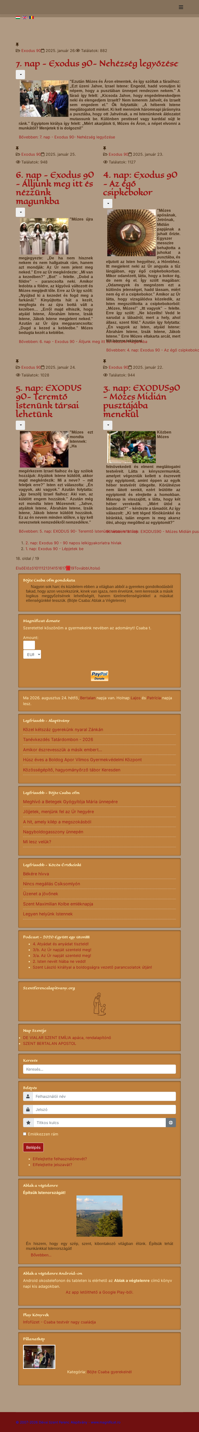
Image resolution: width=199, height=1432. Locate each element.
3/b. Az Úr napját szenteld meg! (62, 949)
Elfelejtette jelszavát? (52, 1164)
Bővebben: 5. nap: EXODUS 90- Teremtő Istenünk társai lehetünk (78, 531)
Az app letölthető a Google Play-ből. (99, 1292)
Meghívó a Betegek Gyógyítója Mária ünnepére (70, 801)
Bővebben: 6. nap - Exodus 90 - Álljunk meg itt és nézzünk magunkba (83, 341)
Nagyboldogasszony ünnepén (53, 831)
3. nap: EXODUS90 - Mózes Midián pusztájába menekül (141, 401)
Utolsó (94, 568)
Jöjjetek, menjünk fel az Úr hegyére (58, 811)
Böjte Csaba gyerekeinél (109, 1371)
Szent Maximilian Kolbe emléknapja (58, 903)
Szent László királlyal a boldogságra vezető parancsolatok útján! (92, 967)
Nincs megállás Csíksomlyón (51, 883)
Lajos (136, 697)
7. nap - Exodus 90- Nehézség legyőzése (97, 63)
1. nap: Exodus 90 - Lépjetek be (54, 548)
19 (72, 568)
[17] (99, 1357)
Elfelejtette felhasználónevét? (60, 1158)
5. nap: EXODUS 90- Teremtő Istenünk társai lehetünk (49, 401)
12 (43, 568)
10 (36, 568)
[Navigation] (181, 7)
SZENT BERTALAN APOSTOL (49, 1043)
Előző (29, 568)
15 (56, 568)
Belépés (33, 1147)
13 (48, 568)
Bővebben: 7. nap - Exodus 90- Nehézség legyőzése (67, 137)
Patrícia (154, 697)
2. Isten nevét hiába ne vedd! (59, 961)
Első (20, 568)
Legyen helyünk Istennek (48, 913)
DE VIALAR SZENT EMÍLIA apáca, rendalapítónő (67, 1037)
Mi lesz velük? (37, 841)
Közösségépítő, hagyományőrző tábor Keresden (71, 769)
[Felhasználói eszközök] (20, 74)
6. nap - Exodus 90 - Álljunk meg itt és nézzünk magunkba (55, 188)
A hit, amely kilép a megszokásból (57, 821)
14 (52, 568)
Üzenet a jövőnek (40, 893)
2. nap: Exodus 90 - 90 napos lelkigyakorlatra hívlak (73, 542)
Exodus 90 (31, 50)
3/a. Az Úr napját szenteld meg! (62, 955)
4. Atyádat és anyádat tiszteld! (61, 943)
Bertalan (87, 697)
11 (39, 568)
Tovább (81, 568)
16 (60, 568)
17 (64, 568)
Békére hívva (36, 873)
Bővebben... (41, 1255)
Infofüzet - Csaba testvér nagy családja (59, 1322)
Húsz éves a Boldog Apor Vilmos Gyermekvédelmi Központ (82, 759)
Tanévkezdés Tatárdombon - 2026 (58, 739)
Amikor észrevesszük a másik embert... (62, 749)
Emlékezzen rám (43, 1134)
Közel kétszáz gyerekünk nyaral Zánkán (63, 729)
